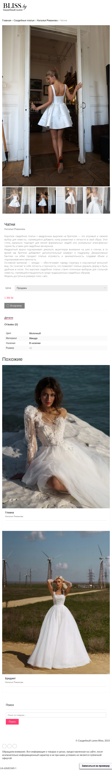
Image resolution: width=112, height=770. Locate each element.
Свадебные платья (24, 20)
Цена (8, 288)
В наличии (35, 343)
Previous (3, 102)
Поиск (12, 721)
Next (108, 102)
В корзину (16, 305)
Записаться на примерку (96, 766)
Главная (6, 20)
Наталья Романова (47, 20)
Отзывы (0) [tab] (11, 324)
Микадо (33, 338)
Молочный (35, 333)
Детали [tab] (8, 317)
